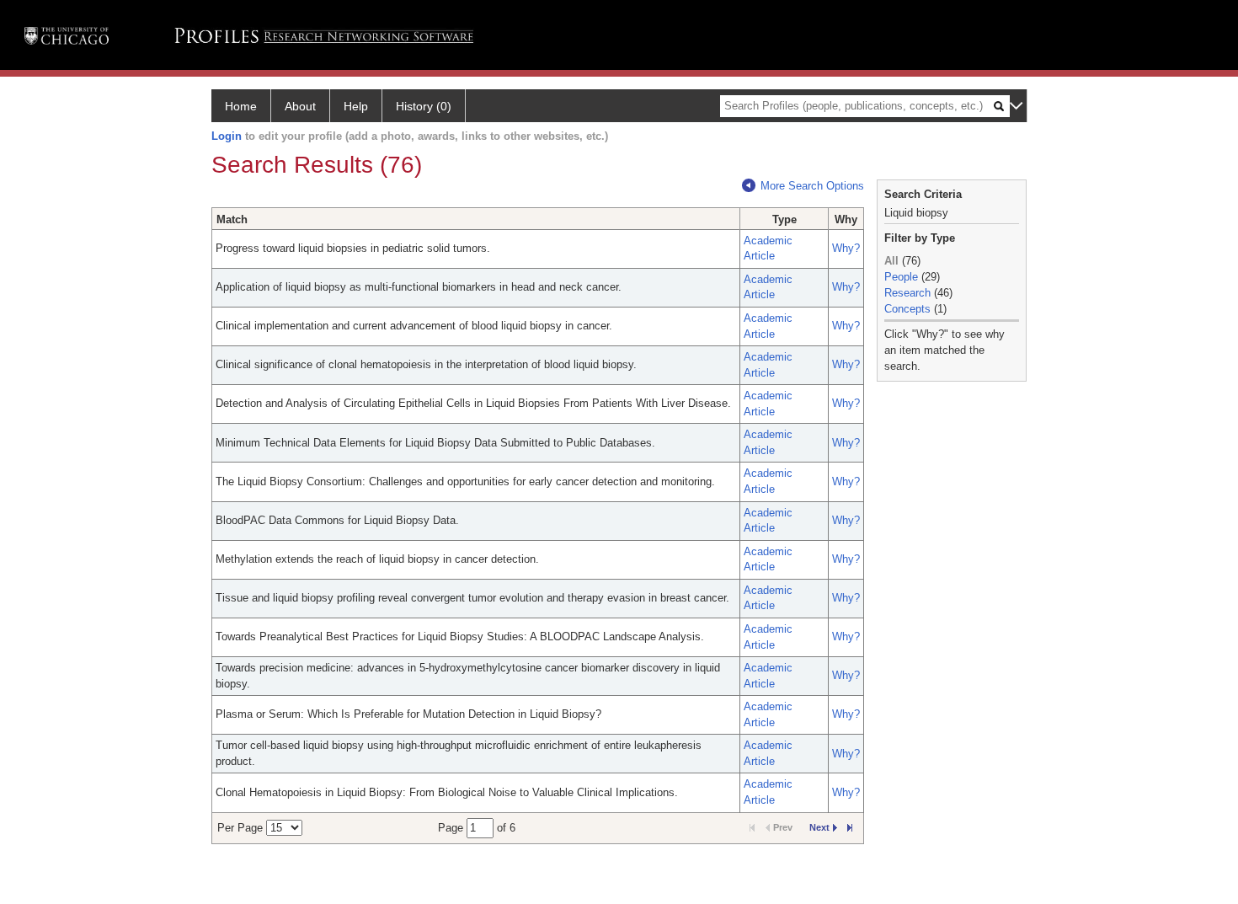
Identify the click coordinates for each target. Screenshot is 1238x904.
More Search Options (812, 185)
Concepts (907, 308)
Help (356, 106)
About (300, 106)
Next (819, 827)
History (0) (423, 106)
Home (241, 106)
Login (226, 136)
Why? (846, 248)
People (901, 276)
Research (907, 292)
